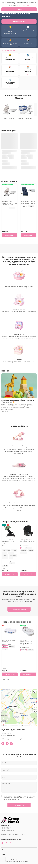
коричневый (13, 555)
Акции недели (9, 118)
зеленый (5, 547)
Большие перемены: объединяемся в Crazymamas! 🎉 (17, 401)
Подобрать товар (19, 21)
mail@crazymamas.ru (9, 735)
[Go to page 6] (8, 679)
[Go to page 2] (3, 679)
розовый (5, 558)
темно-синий (6, 550)
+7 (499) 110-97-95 (7, 828)
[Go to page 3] (4, 679)
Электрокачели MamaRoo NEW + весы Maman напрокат (9, 203)
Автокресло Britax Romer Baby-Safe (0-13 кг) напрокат (27, 541)
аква (11, 558)
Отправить (19, 805)
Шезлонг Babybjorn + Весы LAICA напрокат (28, 202)
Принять (19, 9)
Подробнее (25, 5)
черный (14, 550)
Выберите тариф (6, 561)
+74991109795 (6, 733)
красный (5, 555)
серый (4, 553)
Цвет (3, 545)
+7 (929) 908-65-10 (7, 830)
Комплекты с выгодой (25, 118)
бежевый (10, 553)
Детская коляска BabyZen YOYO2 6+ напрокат (8, 541)
